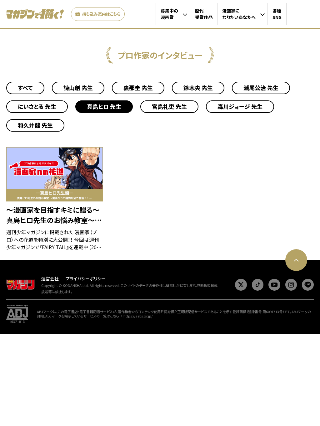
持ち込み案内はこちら (101, 14)
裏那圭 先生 (138, 88)
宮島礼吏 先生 (169, 106)
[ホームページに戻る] (35, 14)
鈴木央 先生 (198, 88)
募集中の (169, 13)
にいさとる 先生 (37, 106)
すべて (25, 88)
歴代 (203, 13)
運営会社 (50, 278)
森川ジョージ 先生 (240, 106)
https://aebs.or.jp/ (137, 315)
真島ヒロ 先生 (104, 106)
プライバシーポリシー (86, 278)
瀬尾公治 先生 (260, 88)
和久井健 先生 (35, 125)
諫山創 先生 (78, 88)
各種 (277, 13)
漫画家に (239, 13)
